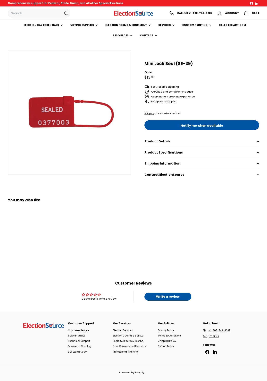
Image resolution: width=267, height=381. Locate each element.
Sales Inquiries (76, 335)
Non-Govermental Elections (129, 346)
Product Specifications (163, 152)
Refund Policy (166, 346)
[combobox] (39, 13)
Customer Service (78, 330)
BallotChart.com (232, 25)
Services (164, 25)
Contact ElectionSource (164, 174)
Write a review (168, 296)
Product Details (157, 141)
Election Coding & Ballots (128, 335)
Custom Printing (195, 25)
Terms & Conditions (170, 335)
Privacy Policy (166, 330)
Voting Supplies (82, 25)
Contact (147, 35)
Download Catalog (79, 346)
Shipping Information (162, 163)
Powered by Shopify (131, 372)
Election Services (123, 330)
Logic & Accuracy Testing (128, 341)
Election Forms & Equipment (126, 25)
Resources (121, 35)
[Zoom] (69, 112)
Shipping (149, 113)
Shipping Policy (167, 341)
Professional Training (125, 351)
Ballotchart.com (78, 351)
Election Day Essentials (42, 25)
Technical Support (79, 341)
